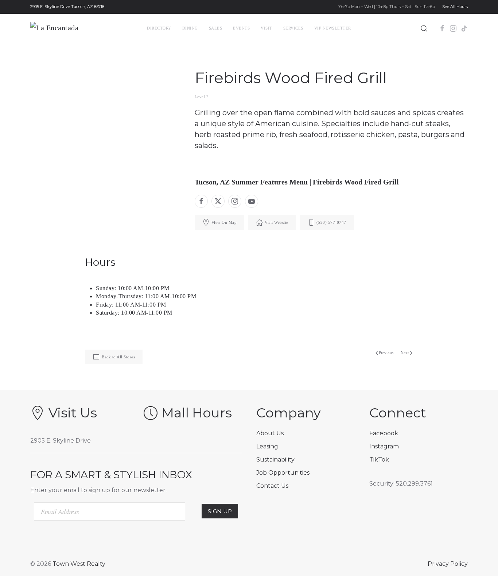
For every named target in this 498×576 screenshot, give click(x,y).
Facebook (383, 433)
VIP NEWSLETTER (332, 28)
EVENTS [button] (241, 28)
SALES (215, 28)
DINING (190, 28)
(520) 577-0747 (331, 222)
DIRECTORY (159, 28)
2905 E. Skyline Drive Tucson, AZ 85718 (67, 6)
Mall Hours (197, 413)
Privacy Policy (448, 563)
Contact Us (272, 485)
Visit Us (72, 413)
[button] (424, 28)
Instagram (384, 446)
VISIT (266, 28)
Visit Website (276, 222)
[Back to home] (67, 28)
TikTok (379, 459)
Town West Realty (78, 563)
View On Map (224, 222)
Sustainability (275, 459)
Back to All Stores (118, 357)
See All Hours (455, 6)
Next (405, 352)
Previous (386, 352)
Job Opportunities (283, 472)
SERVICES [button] (293, 28)
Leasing (267, 446)
